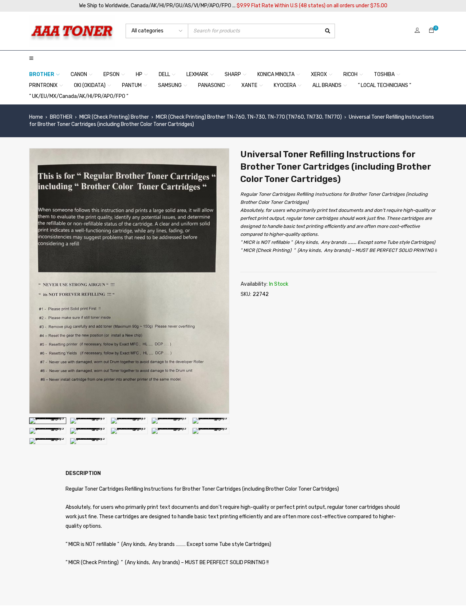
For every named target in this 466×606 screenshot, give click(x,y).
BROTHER (61, 117)
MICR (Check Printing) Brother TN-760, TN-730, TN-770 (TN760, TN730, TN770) (249, 117)
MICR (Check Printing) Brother (114, 117)
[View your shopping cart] (431, 31)
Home (36, 117)
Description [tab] (83, 473)
